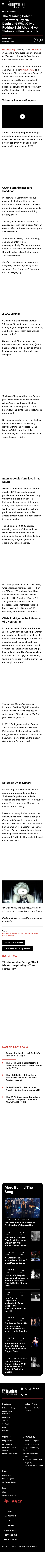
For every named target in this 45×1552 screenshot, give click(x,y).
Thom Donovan (8, 38)
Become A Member (11, 1530)
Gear (4, 1427)
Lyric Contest (7, 1444)
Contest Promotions (10, 1453)
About (11, 1511)
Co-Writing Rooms (9, 1482)
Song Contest (7, 1441)
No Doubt (36, 49)
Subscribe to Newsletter (32, 1444)
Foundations (7, 1475)
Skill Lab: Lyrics (8, 1479)
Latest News (31, 1404)
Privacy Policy (11, 1540)
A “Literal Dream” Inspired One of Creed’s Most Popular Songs (16, 1260)
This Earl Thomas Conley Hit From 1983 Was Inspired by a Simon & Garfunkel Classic (15, 1366)
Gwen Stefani (27, 70)
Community (29, 1436)
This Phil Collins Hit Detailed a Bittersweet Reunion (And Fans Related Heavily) (21, 1078)
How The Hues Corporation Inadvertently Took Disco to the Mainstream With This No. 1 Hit (16, 1304)
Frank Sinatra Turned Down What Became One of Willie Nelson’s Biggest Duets (15, 1347)
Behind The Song (9, 12)
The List (5, 1420)
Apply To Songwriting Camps (31, 1449)
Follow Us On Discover (13, 942)
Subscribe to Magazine (31, 1441)
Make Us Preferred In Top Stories (17, 949)
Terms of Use (11, 1535)
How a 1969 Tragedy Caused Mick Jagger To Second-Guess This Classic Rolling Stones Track (16, 1280)
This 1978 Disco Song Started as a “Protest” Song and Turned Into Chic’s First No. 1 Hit (23, 1100)
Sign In (11, 1525)
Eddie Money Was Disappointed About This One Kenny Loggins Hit (23, 1088)
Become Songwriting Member (31, 1455)
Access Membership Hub (32, 1459)
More (5, 1488)
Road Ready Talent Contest (9, 1449)
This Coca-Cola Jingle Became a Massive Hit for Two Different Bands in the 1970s (24, 1065)
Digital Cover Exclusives (7, 1412)
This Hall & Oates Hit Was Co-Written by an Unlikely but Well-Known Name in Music (16, 1241)
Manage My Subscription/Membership (33, 1464)
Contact (11, 1521)
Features (27, 933)
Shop (4, 1492)
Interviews (6, 1417)
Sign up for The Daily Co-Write (32, 1409)
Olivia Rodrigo (9, 49)
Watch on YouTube (9, 1495)
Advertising (10, 1516)
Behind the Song (18, 933)
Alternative (6, 933)
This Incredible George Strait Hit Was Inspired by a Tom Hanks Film (20, 965)
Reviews (5, 1431)
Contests (7, 1436)
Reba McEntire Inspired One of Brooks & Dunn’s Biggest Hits (20, 1224)
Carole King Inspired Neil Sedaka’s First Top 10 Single (23, 1054)
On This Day (6, 1424)
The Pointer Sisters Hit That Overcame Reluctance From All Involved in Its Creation (16, 1327)
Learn (5, 1471)
